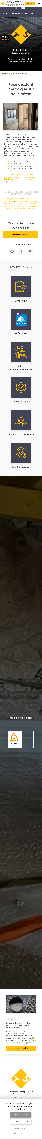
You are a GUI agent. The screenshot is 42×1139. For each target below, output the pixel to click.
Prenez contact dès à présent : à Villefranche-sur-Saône (19, 176)
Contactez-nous (30, 3)
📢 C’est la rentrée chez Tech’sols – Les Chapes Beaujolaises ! (18, 1025)
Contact (36, 13)
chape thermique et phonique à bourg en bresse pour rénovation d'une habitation (21, 207)
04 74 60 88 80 (21, 228)
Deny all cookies (22, 1121)
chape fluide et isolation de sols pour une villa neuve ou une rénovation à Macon (21, 205)
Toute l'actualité (21, 1048)
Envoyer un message (21, 235)
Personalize (22, 1128)
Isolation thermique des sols (18, 73)
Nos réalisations (27, 13)
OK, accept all (22, 1115)
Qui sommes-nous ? (15, 13)
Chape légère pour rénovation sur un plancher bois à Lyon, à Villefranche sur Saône (21, 211)
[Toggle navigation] (39, 3)
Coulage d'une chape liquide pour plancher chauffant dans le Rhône (20, 202)
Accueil (5, 13)
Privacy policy (22, 1133)
